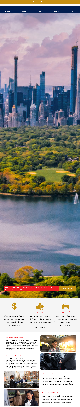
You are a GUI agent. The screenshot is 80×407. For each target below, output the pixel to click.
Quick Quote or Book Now (40, 2)
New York (8, 7)
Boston (39, 11)
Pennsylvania (56, 7)
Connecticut (24, 7)
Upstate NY (24, 11)
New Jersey (40, 7)
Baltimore (72, 11)
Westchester (8, 11)
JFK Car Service (5, 4)
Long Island (72, 7)
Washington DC (56, 11)
